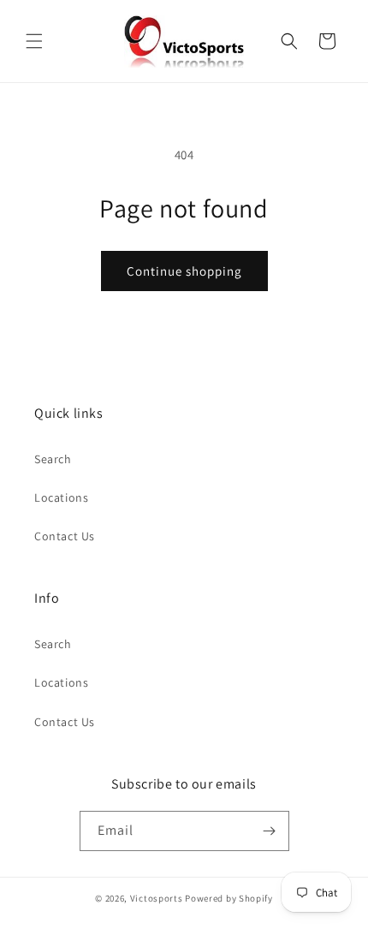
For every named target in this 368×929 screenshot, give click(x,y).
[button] (34, 41)
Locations (61, 497)
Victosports (156, 898)
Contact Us (64, 536)
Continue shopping (184, 271)
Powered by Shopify (229, 898)
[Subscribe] (269, 831)
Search (53, 459)
